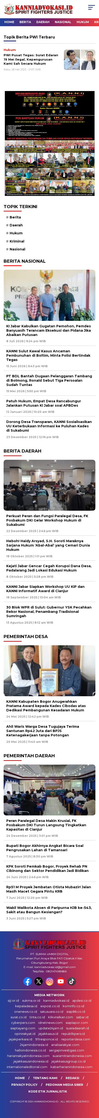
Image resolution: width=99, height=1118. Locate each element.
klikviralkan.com (60, 1017)
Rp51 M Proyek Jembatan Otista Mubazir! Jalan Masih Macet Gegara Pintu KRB (48, 889)
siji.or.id (13, 1000)
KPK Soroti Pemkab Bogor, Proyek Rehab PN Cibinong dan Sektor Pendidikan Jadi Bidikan (47, 868)
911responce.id (46, 1039)
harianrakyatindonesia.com (28, 1056)
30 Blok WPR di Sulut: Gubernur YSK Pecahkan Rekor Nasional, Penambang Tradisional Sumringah (49, 611)
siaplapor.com (77, 1023)
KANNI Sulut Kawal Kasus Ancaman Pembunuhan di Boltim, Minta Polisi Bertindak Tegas (48, 355)
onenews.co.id (25, 1011)
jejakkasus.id (48, 1034)
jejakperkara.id (20, 1039)
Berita (25, 22)
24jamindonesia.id (34, 1045)
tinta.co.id (37, 1017)
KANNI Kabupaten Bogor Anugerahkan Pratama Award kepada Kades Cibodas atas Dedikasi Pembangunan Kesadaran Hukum (46, 705)
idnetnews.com (50, 1023)
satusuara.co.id (51, 1011)
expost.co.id (50, 1006)
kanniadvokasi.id (56, 1000)
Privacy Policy (24, 1085)
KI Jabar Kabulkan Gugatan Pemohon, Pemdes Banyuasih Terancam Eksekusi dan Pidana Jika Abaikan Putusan (48, 330)
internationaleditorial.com (27, 1067)
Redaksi (72, 1078)
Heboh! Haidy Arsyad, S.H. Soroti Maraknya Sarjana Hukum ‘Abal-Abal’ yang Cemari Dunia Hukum (48, 545)
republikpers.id (73, 1034)
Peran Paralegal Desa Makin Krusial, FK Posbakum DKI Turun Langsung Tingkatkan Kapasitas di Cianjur (46, 825)
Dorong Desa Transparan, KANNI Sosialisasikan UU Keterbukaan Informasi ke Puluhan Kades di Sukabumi (49, 426)
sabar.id (82, 1017)
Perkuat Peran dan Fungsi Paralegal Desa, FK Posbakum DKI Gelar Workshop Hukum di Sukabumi (47, 520)
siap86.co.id (75, 1011)
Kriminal (17, 241)
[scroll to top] (92, 1090)
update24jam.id (50, 1028)
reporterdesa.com (75, 1039)
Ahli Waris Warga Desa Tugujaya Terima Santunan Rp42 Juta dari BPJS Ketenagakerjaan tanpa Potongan (42, 730)
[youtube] (61, 984)
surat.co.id (18, 1017)
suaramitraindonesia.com (72, 1056)
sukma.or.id (31, 1000)
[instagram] (50, 984)
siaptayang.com (22, 1028)
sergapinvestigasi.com (66, 1050)
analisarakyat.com (65, 1045)
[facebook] (28, 984)
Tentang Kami (45, 1078)
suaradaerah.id (77, 1028)
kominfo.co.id (73, 1006)
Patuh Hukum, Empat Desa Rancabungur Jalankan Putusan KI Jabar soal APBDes (43, 403)
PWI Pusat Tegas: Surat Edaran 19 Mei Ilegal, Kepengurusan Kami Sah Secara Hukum (31, 59)
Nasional (63, 22)
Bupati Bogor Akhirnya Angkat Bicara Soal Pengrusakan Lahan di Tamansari (44, 848)
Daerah (43, 22)
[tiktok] (72, 984)
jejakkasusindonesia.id (30, 1061)
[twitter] (39, 984)
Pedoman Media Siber (64, 1085)
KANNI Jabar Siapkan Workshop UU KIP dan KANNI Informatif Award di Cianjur (45, 588)
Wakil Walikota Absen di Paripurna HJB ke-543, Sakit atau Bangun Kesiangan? (49, 910)
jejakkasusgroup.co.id (68, 1061)
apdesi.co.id (81, 1000)
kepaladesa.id (26, 1006)
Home (9, 22)
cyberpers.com (23, 1023)
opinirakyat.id (24, 1034)
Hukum (83, 22)
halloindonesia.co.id (30, 1050)
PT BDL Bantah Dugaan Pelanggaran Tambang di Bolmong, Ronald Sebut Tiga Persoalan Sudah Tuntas (49, 380)
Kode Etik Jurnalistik (47, 1091)
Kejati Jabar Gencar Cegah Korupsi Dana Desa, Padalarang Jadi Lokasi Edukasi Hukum (49, 568)
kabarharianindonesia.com (71, 1067)
